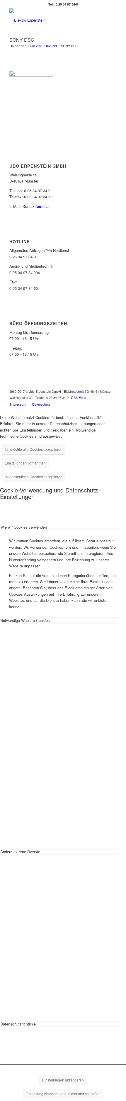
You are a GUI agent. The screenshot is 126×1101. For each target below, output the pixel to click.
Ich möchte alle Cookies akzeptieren (33, 449)
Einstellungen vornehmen (25, 462)
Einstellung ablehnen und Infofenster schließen (63, 1093)
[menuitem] (18, 404)
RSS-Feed (78, 397)
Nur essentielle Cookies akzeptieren (33, 476)
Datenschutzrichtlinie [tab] (18, 1024)
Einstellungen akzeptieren (63, 1079)
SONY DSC (21, 39)
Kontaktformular (36, 206)
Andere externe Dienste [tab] (20, 851)
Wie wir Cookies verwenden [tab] (23, 527)
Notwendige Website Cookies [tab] (25, 620)
